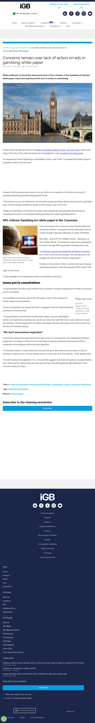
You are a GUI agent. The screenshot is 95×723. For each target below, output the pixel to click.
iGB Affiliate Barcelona (11, 630)
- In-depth (15, 670)
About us (6, 597)
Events (5, 579)
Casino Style (7, 649)
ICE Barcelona (8, 637)
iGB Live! (6, 623)
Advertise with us (9, 608)
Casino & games (47, 513)
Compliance (57, 384)
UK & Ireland (17, 394)
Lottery (47, 531)
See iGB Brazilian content (25, 13)
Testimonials (7, 612)
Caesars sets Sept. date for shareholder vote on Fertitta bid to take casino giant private (35, 674)
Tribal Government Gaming (13, 652)
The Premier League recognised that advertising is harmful (65, 251)
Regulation (86, 384)
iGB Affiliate (7, 626)
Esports (47, 517)
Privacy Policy (10, 717)
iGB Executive (8, 634)
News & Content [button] (27, 23)
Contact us (7, 601)
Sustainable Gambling (47, 544)
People (47, 540)
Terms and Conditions (37, 717)
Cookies (22, 717)
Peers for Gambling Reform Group (50, 150)
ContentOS (46, 23)
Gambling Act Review (18, 389)
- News (13, 665)
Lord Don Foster (73, 150)
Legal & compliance (19, 48)
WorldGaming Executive (34, 26)
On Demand (76, 23)
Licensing (75, 384)
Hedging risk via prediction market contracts (19, 668)
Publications (54, 26)
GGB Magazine (8, 645)
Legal (66, 384)
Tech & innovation (47, 557)
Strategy (47, 553)
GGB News (7, 641)
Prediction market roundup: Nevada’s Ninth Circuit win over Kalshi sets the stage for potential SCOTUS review (43, 663)
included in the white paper (71, 153)
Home (14, 23)
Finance (47, 522)
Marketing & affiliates (40, 384)
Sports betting (47, 548)
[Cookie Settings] (4, 719)
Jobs (68, 26)
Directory (63, 23)
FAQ (4, 605)
